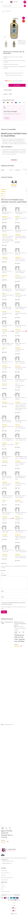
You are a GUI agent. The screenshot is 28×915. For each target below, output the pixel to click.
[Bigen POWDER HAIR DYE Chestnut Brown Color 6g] (7, 672)
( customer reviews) (17, 80)
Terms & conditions (5, 872)
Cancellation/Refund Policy (7, 877)
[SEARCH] (25, 6)
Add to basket (17, 85)
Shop (2, 889)
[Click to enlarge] (4, 36)
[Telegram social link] (11, 94)
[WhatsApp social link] (9, 94)
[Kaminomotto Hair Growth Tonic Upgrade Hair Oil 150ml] (20, 623)
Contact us (3, 875)
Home (3, 11)
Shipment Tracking (5, 891)
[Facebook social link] (7, 94)
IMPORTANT (3, 868)
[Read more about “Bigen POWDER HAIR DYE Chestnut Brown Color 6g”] (2, 828)
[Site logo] (14, 2)
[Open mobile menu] (1, 2)
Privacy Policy (4, 870)
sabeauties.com (4, 859)
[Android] (2, 855)
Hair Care (8, 11)
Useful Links (4, 882)
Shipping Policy (4, 879)
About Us (3, 886)
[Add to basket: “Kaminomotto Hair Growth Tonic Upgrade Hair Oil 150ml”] (16, 632)
